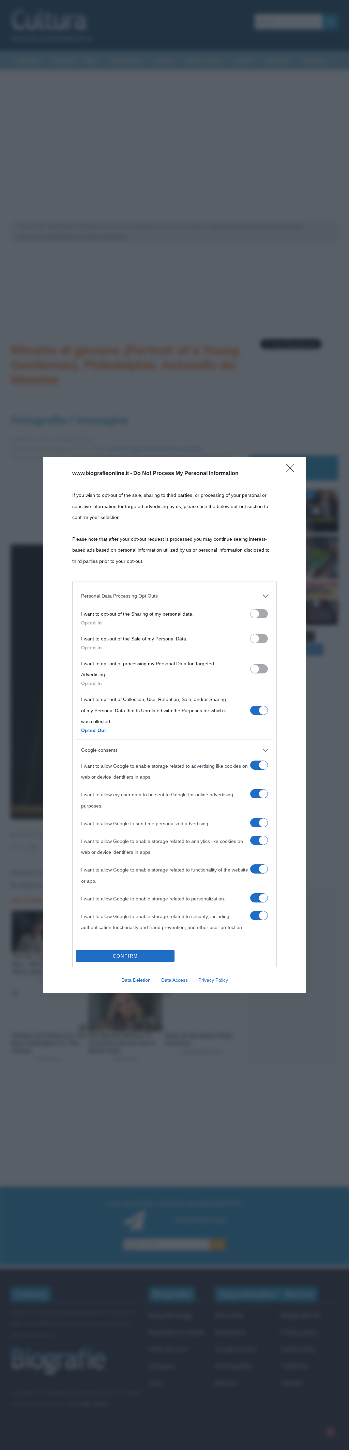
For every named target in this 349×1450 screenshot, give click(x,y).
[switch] (259, 613)
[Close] (292, 470)
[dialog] (174, 725)
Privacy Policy (213, 980)
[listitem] (174, 595)
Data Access (174, 980)
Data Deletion (136, 980)
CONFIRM (125, 956)
